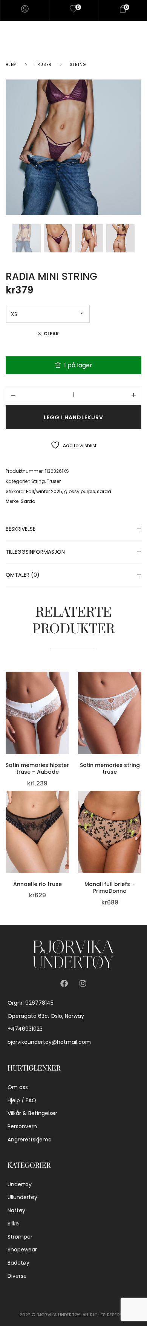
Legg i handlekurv (73, 417)
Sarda (28, 501)
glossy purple (79, 491)
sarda (104, 491)
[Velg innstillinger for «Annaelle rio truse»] (67, 822)
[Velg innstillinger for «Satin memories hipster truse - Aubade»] (67, 703)
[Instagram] (82, 983)
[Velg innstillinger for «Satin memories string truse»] (139, 703)
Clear (51, 333)
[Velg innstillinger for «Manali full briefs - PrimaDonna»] (139, 822)
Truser (43, 64)
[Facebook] (64, 983)
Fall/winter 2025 (44, 491)
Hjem (11, 64)
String (78, 64)
